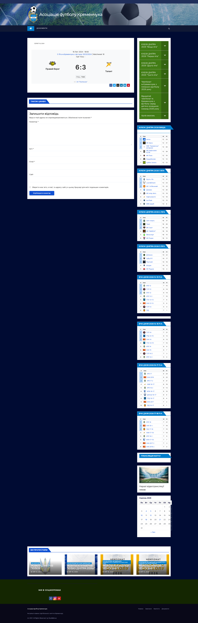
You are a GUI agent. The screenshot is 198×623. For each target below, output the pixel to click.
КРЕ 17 (149, 374)
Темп (148, 224)
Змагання (148, 609)
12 (151, 515)
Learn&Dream (151, 183)
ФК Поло (149, 155)
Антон (148, 139)
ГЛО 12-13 (150, 300)
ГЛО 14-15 (150, 343)
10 (142, 515)
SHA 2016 (150, 377)
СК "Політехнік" (82, 82)
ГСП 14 (148, 332)
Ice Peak (149, 200)
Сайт (31, 174)
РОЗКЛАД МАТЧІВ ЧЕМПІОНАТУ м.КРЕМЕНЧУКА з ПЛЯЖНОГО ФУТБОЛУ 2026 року (152, 563)
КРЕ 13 (148, 293)
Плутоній (149, 262)
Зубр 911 (149, 258)
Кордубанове (151, 159)
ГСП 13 (148, 307)
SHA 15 (148, 350)
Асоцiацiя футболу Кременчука (70, 14)
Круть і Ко (149, 179)
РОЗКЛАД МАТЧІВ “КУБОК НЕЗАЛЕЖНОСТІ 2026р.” (42, 569)
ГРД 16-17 (150, 398)
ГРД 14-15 (150, 336)
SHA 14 (148, 339)
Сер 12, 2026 (144, 572)
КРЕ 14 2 (149, 357)
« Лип (153, 532)
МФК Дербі (150, 204)
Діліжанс (149, 255)
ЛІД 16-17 (150, 405)
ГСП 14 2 (149, 353)
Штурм (148, 265)
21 (160, 520)
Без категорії (35, 563)
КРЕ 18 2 (149, 436)
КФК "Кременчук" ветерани (152, 147)
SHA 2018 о (150, 447)
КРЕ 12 (148, 286)
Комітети (157, 609)
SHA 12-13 (149, 303)
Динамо (149, 190)
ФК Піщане (150, 269)
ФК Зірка (149, 143)
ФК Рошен (149, 238)
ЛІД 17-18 (149, 429)
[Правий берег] (52, 67)
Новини (140, 609)
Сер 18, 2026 (73, 572)
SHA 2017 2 (150, 443)
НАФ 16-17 (150, 384)
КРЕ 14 (148, 346)
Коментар (34, 122)
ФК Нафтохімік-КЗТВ (151, 151)
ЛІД (147, 310)
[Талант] (108, 67)
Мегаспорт (150, 234)
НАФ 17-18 (150, 432)
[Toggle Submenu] (165, 45)
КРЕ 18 (148, 422)
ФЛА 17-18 (150, 440)
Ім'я (31, 149)
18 (146, 520)
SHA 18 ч (149, 425)
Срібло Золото (151, 162)
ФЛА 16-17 (150, 391)
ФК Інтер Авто (151, 193)
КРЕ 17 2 (150, 381)
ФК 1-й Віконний (152, 186)
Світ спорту (150, 220)
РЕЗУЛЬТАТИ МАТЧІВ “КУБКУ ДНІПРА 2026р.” (79, 563)
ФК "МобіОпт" (151, 231)
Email (32, 162)
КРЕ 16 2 (150, 388)
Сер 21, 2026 (37, 572)
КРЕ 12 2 (149, 296)
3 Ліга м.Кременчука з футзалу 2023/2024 (74, 54)
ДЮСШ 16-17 (151, 395)
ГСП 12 (148, 289)
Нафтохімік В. (151, 197)
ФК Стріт (149, 227)
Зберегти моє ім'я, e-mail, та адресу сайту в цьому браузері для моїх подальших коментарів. (70, 187)
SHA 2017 (150, 402)
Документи (42, 28)
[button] (169, 28)
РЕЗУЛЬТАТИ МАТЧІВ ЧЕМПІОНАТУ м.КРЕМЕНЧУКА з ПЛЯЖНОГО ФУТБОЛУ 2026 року (115, 562)
